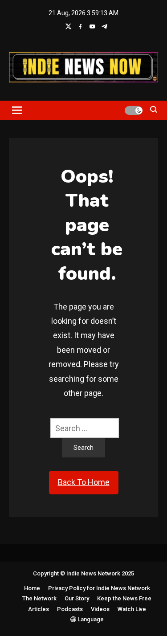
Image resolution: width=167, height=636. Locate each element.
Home (32, 588)
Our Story (77, 598)
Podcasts (70, 609)
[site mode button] (134, 110)
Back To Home (84, 482)
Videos (100, 609)
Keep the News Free (124, 598)
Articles (38, 609)
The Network (39, 598)
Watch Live (132, 609)
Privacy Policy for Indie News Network (99, 588)
